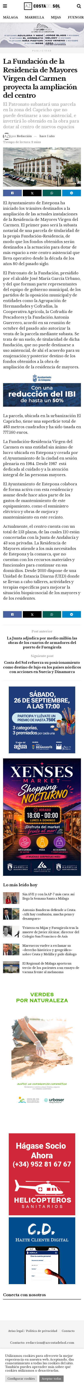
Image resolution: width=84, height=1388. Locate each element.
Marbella (34, 17)
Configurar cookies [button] (21, 1378)
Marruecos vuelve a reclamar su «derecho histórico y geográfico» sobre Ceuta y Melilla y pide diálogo (49, 950)
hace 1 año (47, 136)
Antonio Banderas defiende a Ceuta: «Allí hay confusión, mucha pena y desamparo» (49, 914)
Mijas (56, 17)
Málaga (10, 17)
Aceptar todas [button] (51, 1378)
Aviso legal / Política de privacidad (32, 1331)
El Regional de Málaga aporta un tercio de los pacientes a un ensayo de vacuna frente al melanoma (50, 968)
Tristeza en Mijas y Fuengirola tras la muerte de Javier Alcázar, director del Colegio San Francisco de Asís (50, 932)
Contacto (68, 1331)
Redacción (24, 136)
